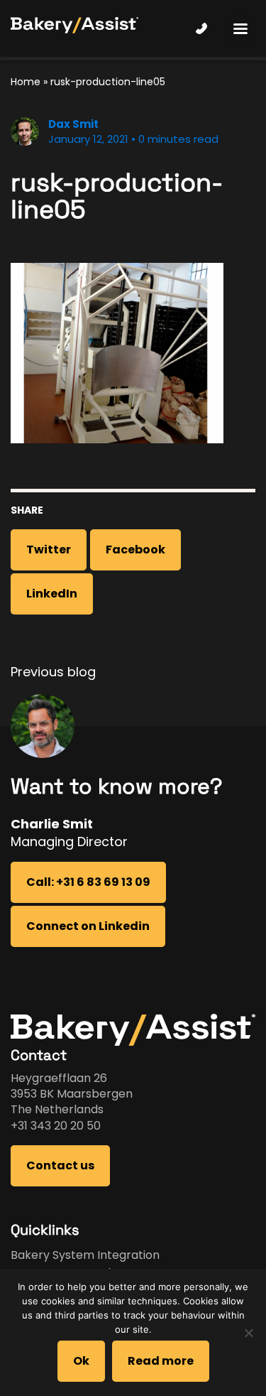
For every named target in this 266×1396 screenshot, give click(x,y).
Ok (81, 1361)
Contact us (60, 1165)
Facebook (135, 549)
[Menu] (239, 28)
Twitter (48, 549)
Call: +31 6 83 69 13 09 (88, 882)
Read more (161, 1361)
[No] (248, 1333)
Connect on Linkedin (88, 926)
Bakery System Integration (85, 1255)
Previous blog (53, 672)
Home (25, 82)
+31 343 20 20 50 (56, 1126)
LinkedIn (51, 593)
